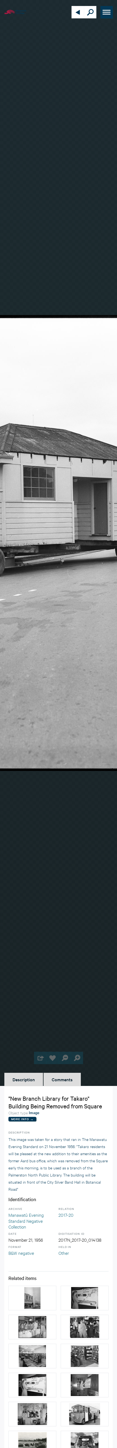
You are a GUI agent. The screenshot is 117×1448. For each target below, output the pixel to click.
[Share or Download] (40, 1058)
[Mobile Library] (85, 1414)
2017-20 (66, 1215)
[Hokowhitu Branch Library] (85, 1356)
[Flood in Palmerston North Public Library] (85, 1327)
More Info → (22, 1119)
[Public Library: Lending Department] (32, 1414)
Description (24, 1079)
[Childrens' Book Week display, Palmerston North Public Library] (85, 1298)
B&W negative (21, 1253)
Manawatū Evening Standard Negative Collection (26, 1220)
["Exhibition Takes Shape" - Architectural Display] (85, 1385)
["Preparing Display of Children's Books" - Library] (32, 1385)
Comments (62, 1079)
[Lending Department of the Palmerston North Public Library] (32, 1356)
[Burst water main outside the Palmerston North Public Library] (32, 1298)
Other (64, 1253)
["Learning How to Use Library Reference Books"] (32, 1327)
